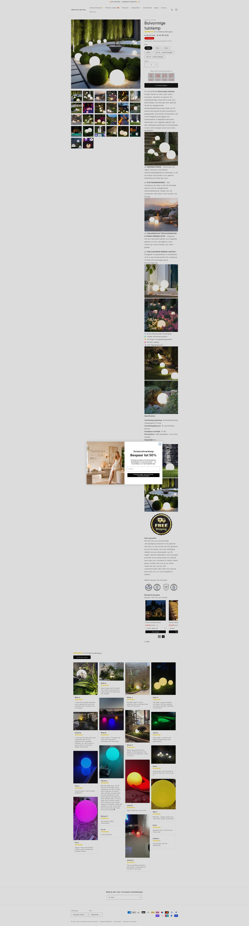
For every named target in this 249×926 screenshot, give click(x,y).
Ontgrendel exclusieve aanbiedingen (143, 475)
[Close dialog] (160, 444)
